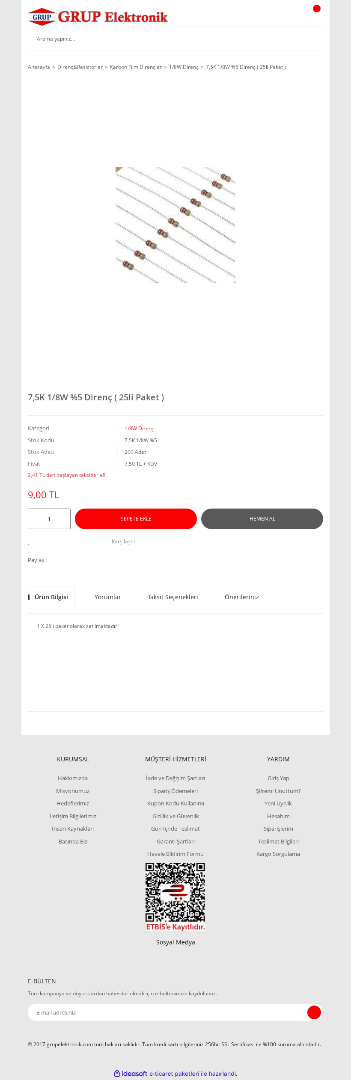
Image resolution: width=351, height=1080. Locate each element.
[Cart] (315, 16)
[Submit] (314, 1012)
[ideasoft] (130, 1074)
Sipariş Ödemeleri (175, 791)
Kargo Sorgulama (278, 854)
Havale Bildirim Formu (175, 854)
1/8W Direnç (139, 428)
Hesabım (278, 816)
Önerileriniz (242, 597)
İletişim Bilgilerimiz (73, 816)
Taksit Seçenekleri (173, 597)
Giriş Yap (278, 778)
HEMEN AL (262, 518)
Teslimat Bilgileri (278, 841)
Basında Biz (73, 841)
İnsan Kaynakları (73, 828)
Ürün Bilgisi (51, 597)
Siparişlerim (278, 828)
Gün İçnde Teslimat (175, 828)
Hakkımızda (73, 778)
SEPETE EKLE (136, 518)
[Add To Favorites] (31, 541)
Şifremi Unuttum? (278, 791)
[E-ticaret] (174, 1073)
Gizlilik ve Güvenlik (175, 816)
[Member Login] (287, 16)
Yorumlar (108, 597)
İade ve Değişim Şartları (175, 778)
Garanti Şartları (176, 841)
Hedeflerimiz (73, 803)
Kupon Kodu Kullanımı (175, 803)
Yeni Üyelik (278, 803)
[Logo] (98, 16)
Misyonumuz (72, 791)
